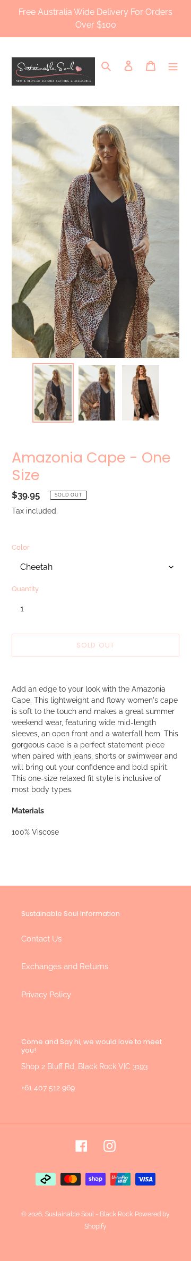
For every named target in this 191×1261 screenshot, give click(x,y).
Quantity (25, 589)
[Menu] (173, 65)
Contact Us (41, 939)
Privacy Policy (46, 994)
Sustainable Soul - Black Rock (89, 1214)
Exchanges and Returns (64, 966)
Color (21, 547)
